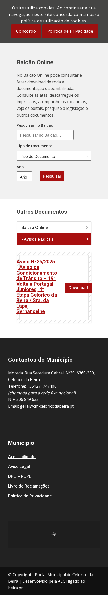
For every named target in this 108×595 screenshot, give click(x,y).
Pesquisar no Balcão (35, 125)
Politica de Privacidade (70, 31)
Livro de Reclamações (29, 486)
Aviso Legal (19, 466)
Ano (20, 166)
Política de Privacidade (30, 496)
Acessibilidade (22, 456)
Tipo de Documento (34, 145)
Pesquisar (52, 176)
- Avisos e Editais (37, 239)
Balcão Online (35, 227)
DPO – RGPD (20, 476)
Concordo (26, 31)
